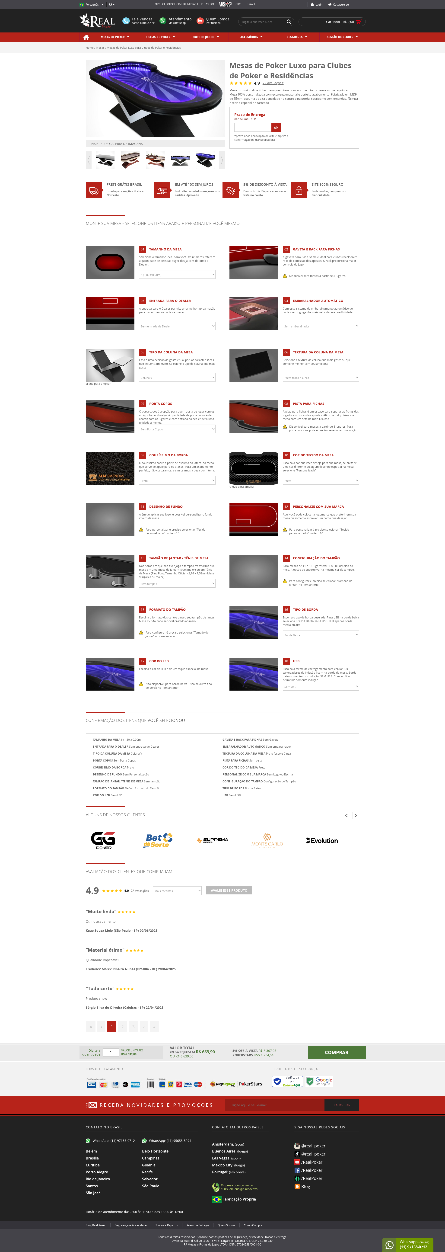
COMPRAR (336, 1052)
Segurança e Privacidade (131, 1225)
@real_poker (313, 1146)
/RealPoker (311, 1162)
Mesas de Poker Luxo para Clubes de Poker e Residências (144, 47)
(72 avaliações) (273, 83)
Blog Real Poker (96, 1225)
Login (318, 4)
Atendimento (180, 20)
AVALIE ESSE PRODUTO (229, 890)
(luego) (242, 1151)
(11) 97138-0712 (123, 1140)
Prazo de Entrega (198, 1225)
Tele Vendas (142, 20)
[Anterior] (101, 1026)
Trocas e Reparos (167, 1225)
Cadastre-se (340, 4)
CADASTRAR (342, 1105)
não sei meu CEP (245, 119)
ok (276, 127)
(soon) (239, 1144)
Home (90, 47)
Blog (305, 1186)
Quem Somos (217, 20)
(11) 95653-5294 (179, 1140)
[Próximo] (144, 1026)
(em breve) (237, 1172)
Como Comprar (254, 1225)
